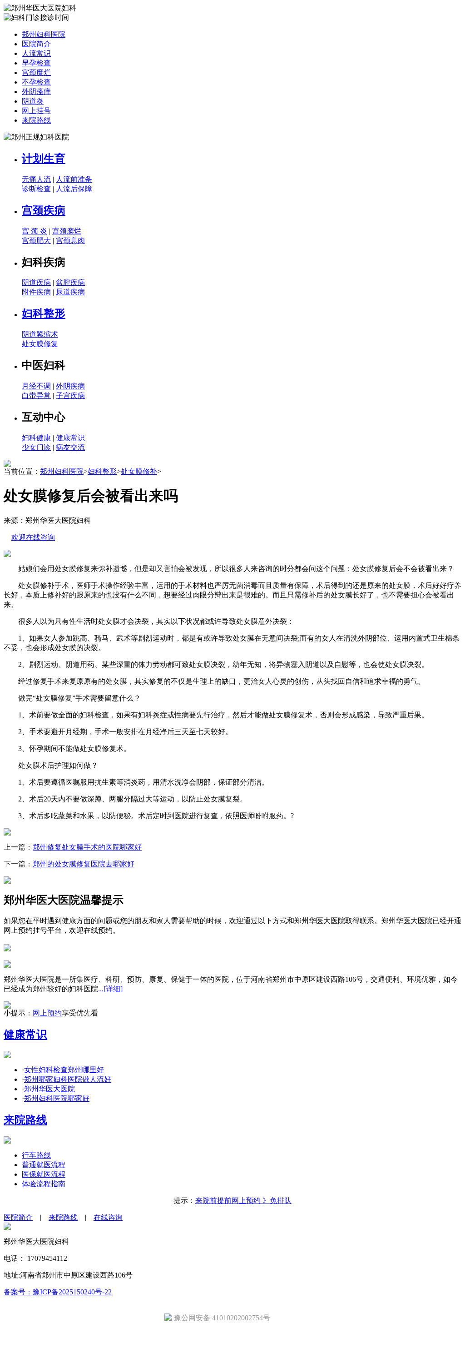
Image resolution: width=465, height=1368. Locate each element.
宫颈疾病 (43, 210)
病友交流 (70, 447)
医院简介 (36, 44)
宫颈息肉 (70, 240)
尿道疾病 (70, 292)
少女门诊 (36, 447)
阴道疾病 (36, 282)
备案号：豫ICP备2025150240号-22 (58, 1292)
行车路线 (36, 1155)
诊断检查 (36, 189)
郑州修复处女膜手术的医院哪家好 (87, 847)
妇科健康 (36, 438)
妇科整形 (43, 313)
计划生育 (43, 158)
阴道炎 (33, 101)
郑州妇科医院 (43, 34)
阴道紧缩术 (40, 334)
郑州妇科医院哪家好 (56, 1098)
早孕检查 (36, 63)
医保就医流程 (43, 1174)
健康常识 (70, 438)
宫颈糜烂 (36, 72)
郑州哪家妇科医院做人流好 (67, 1079)
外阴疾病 (70, 386)
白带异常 (36, 395)
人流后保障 (74, 189)
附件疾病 (36, 292)
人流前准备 (74, 179)
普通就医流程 (43, 1165)
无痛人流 (36, 179)
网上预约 (47, 1013)
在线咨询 (108, 1217)
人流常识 (36, 53)
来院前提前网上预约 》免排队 (243, 1200)
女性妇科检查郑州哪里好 (64, 1070)
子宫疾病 (70, 395)
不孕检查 (36, 82)
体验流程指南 (43, 1184)
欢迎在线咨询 (33, 537)
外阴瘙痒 (36, 91)
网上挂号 (36, 110)
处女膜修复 (40, 344)
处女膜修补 (139, 471)
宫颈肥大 (36, 240)
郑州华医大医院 (49, 1089)
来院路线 (36, 120)
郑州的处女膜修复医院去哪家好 (83, 864)
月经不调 (36, 386)
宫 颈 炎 (34, 231)
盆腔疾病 (70, 282)
